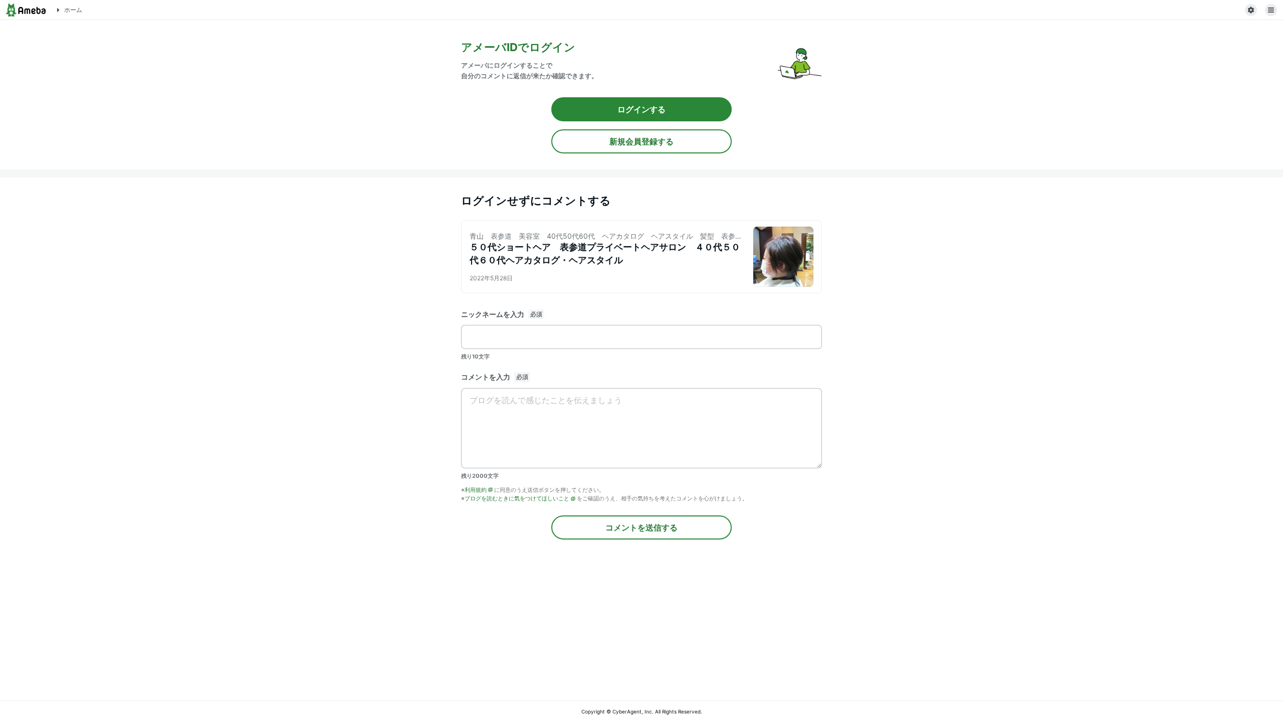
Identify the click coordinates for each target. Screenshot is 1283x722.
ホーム (73, 10)
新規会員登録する (641, 141)
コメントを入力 (485, 377)
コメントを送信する (641, 527)
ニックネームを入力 (492, 314)
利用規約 (476, 489)
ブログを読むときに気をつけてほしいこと (517, 498)
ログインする (641, 109)
